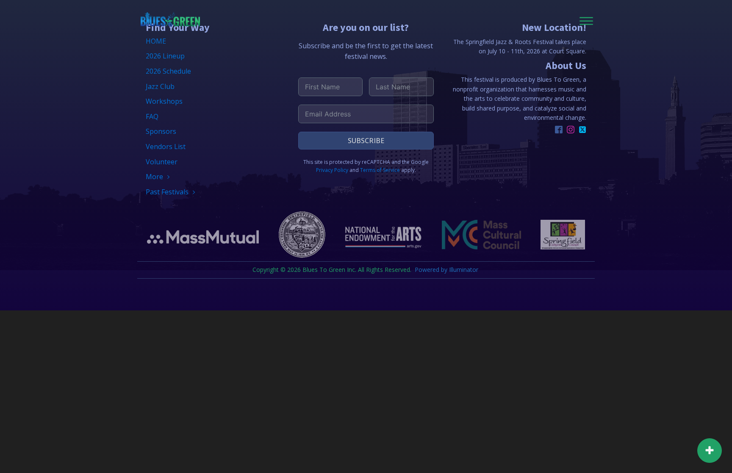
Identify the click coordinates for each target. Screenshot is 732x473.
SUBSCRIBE (366, 140)
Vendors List (166, 146)
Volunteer (161, 161)
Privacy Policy (332, 170)
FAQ (152, 116)
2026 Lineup (165, 56)
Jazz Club (160, 86)
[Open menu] (586, 21)
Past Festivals (167, 191)
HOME (156, 41)
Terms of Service (380, 170)
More (154, 176)
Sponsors (161, 131)
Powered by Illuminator (447, 270)
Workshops (164, 101)
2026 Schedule (168, 71)
